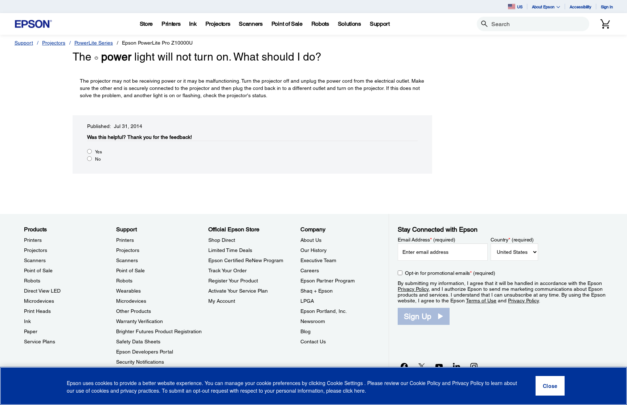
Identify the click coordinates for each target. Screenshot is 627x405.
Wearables (128, 291)
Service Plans (39, 341)
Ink (27, 321)
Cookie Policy (425, 383)
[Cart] (605, 24)
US (519, 6)
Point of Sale (38, 270)
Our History (313, 250)
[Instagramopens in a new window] (473, 366)
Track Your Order (227, 270)
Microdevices (39, 301)
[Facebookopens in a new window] (404, 366)
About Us (310, 240)
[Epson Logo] (33, 24)
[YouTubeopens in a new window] (439, 366)
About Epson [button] (543, 6)
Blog (305, 331)
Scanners (35, 260)
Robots (32, 281)
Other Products (133, 311)
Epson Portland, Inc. (323, 311)
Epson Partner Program (327, 281)
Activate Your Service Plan (238, 291)
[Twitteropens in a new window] (421, 366)
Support (24, 43)
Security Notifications (140, 362)
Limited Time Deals (230, 250)
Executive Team (318, 260)
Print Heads (37, 311)
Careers (309, 270)
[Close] (550, 386)
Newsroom (312, 321)
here (359, 390)
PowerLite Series (93, 43)
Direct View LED (42, 291)
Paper (30, 331)
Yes (98, 151)
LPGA (307, 301)
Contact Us (313, 341)
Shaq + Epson (316, 291)
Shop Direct (221, 240)
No (98, 159)
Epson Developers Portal (144, 352)
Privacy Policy (413, 289)
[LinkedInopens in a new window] (456, 366)
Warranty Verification (139, 321)
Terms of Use (481, 300)
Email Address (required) (426, 240)
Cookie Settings (345, 383)
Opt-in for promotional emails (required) (450, 273)
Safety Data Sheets (138, 341)
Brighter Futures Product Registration (159, 331)
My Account (221, 301)
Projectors (53, 43)
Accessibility (580, 6)
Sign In (607, 6)
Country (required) (512, 240)
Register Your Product (233, 281)
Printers (33, 240)
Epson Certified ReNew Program (245, 260)
